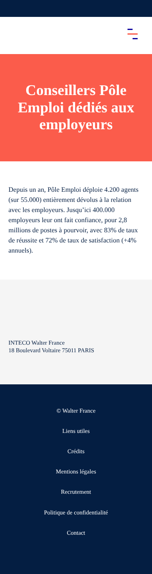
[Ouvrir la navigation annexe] (13, 8)
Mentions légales (76, 472)
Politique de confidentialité (76, 513)
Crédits (76, 452)
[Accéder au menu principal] (133, 34)
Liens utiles (76, 431)
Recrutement (76, 492)
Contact (76, 533)
